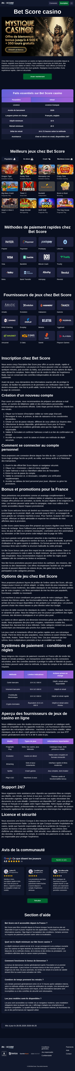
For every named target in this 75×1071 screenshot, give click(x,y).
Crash (45, 159)
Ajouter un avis (61, 860)
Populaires (8, 159)
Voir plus (37, 900)
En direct (26, 159)
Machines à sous (63, 159)
